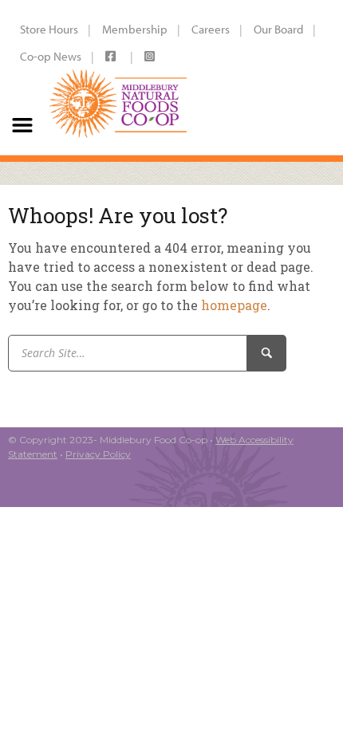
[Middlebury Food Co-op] (118, 77)
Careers (210, 29)
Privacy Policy (98, 454)
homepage (234, 305)
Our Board (278, 29)
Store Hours (49, 29)
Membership (135, 29)
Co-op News (50, 56)
